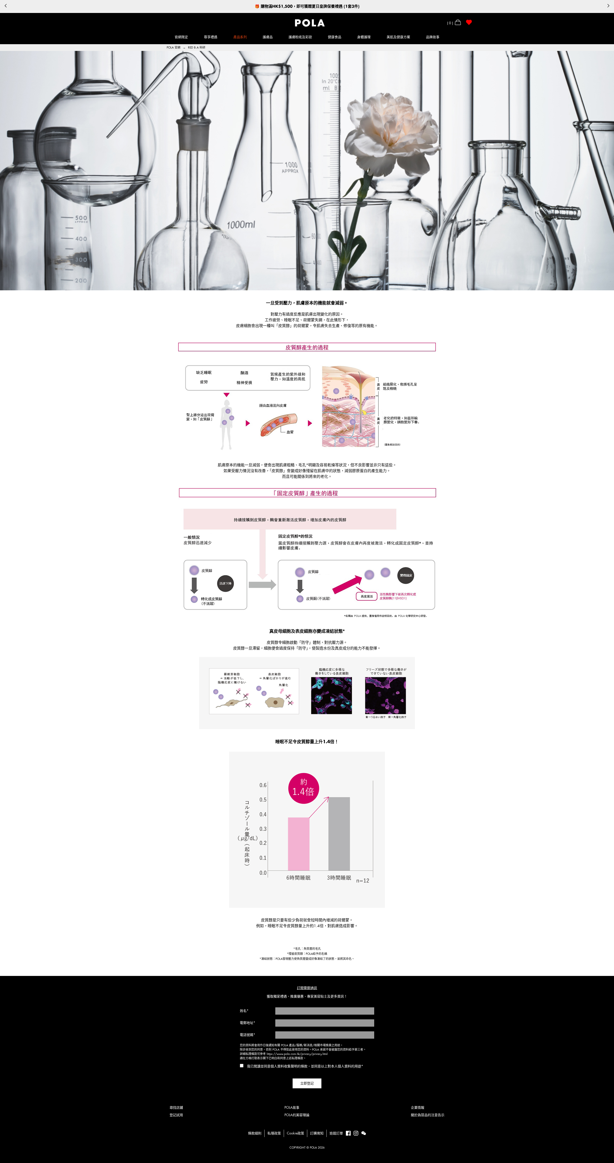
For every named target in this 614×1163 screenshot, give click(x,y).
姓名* (244, 1010)
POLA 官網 (174, 47)
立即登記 (307, 1083)
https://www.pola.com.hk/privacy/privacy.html (297, 1054)
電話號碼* (247, 1034)
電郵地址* (247, 1022)
